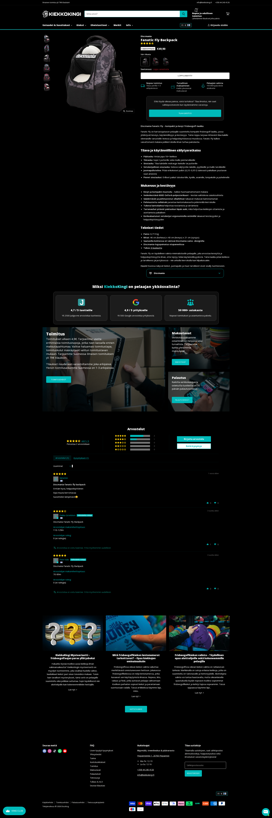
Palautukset (95, 774)
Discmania (146, 36)
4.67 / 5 (85, 441)
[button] (147, 43)
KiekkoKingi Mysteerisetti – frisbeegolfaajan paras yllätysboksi (73, 656)
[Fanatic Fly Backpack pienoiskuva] (46, 38)
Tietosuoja (95, 777)
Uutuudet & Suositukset (56, 25)
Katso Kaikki (136, 709)
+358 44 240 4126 (222, 3)
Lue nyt (72, 689)
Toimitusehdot (62, 802)
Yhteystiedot (95, 754)
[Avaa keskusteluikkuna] (266, 812)
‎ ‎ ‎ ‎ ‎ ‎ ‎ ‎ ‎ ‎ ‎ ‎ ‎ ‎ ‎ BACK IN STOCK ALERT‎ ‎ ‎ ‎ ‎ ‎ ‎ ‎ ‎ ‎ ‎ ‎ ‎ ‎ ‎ (185, 113)
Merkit (117, 25)
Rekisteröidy (193, 773)
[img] (59, 473)
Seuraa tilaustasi (97, 785)
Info (128, 25)
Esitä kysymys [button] (194, 446)
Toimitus (94, 766)
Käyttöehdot (47, 802)
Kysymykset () (81, 457)
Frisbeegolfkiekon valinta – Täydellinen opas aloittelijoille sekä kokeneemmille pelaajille (199, 658)
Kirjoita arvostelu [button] (194, 439)
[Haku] (183, 14)
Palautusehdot (78, 802)
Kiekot (80, 25)
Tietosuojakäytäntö (96, 802)
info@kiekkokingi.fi (204, 3)
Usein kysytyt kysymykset (101, 750)
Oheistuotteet (99, 25)
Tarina (93, 758)
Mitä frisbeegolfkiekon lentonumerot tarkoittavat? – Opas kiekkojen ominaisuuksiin (136, 658)
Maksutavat (95, 770)
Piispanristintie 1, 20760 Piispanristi (153, 755)
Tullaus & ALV (96, 781)
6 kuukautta (156, 247)
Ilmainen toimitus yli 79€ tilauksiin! (56, 3)
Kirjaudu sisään (219, 25)
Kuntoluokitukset (97, 762)
